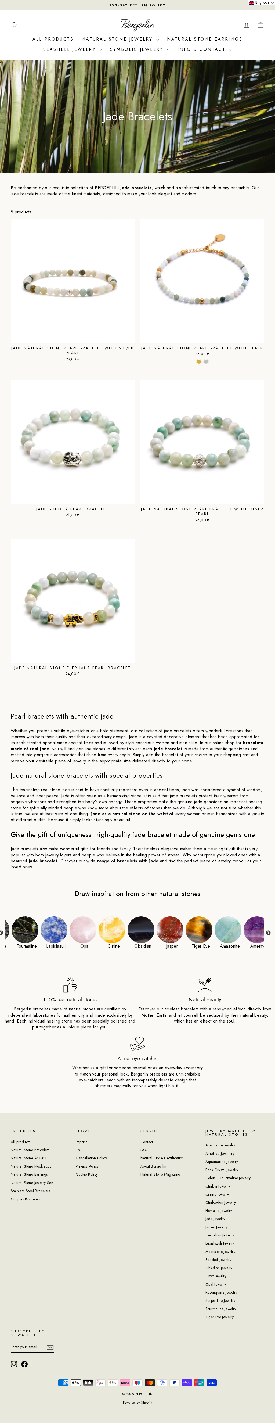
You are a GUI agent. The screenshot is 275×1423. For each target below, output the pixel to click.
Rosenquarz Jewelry (221, 1292)
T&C (80, 1150)
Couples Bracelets (25, 1199)
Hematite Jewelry (218, 1210)
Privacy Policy (87, 1166)
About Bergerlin (153, 1166)
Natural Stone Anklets (28, 1158)
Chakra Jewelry (217, 1186)
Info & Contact (203, 49)
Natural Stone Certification (162, 1158)
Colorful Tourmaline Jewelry (228, 1178)
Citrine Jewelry (217, 1194)
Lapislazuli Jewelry (220, 1243)
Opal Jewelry (215, 1284)
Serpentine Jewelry (220, 1300)
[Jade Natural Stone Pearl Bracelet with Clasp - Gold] (198, 361)
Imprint (81, 1142)
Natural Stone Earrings (205, 39)
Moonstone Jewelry (220, 1251)
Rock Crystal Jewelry (221, 1170)
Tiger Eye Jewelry (219, 1317)
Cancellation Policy (91, 1158)
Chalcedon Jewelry (220, 1202)
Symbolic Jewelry (137, 49)
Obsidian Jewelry (219, 1268)
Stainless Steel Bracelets (30, 1190)
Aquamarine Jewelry (221, 1161)
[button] (261, 2)
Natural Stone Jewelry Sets (32, 1182)
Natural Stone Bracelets (30, 1150)
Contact (146, 1142)
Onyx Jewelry (216, 1276)
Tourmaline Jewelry (220, 1308)
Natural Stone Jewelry (118, 39)
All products (20, 1142)
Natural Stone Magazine (160, 1174)
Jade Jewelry (215, 1218)
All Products (53, 39)
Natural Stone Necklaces (31, 1166)
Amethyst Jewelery (220, 1153)
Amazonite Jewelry (220, 1145)
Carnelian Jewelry (219, 1235)
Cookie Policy (87, 1174)
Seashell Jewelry (70, 49)
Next (268, 933)
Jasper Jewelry (216, 1227)
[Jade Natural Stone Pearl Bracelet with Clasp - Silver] (206, 361)
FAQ (144, 1150)
